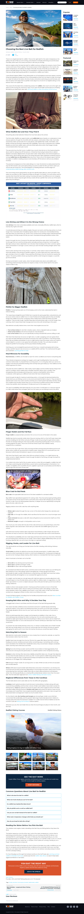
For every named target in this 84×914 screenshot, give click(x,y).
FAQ (48, 906)
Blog (11, 7)
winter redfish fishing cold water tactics (39, 674)
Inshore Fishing (18, 52)
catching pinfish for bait (21, 350)
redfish (37, 882)
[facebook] (68, 907)
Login (70, 2)
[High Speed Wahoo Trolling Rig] (67, 26)
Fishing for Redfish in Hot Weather (51, 757)
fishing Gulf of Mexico (23, 701)
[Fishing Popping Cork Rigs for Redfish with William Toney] (33, 731)
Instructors (44, 2)
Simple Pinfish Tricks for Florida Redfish (25, 766)
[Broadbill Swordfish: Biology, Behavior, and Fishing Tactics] (67, 43)
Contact (53, 906)
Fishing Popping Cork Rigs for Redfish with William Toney (24, 748)
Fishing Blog (50, 2)
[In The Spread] (9, 3)
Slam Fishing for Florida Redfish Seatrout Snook (38, 766)
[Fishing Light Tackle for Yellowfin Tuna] (67, 51)
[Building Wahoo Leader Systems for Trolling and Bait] (67, 89)
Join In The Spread (33, 871)
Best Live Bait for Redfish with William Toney (52, 766)
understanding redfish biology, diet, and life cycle (20, 169)
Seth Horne (9, 877)
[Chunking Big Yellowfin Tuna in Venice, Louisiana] (67, 34)
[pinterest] (77, 907)
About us (27, 906)
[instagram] (74, 907)
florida (10, 882)
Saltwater (8, 52)
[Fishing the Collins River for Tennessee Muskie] (67, 63)
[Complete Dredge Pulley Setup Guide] (67, 18)
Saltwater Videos (20, 2)
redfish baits (31, 882)
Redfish (12, 52)
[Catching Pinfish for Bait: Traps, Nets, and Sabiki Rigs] (67, 72)
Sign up (75, 2)
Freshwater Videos (29, 2)
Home (7, 7)
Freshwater (76, 64)
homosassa (21, 882)
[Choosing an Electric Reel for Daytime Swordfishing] (67, 97)
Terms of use (34, 906)
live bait (26, 882)
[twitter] (71, 907)
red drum (15, 882)
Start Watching (33, 785)
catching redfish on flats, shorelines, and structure (42, 89)
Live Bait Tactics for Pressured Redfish (25, 757)
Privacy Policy (42, 906)
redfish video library (40, 856)
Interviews (38, 2)
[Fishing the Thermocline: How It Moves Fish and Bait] (67, 80)
